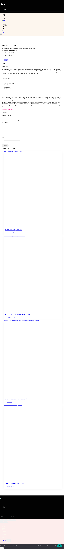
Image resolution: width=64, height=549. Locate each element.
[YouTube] (4, 4)
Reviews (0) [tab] (6, 60)
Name (3, 137)
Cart (3, 537)
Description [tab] (6, 59)
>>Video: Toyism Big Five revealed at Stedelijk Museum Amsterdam (15, 74)
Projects (5, 18)
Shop (4, 15)
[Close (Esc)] (14, 520)
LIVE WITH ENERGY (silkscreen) (16, 399)
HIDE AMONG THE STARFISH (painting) (17, 314)
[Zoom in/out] (2, 520)
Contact (5, 25)
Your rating (4, 122)
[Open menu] (1, 34)
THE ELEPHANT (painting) (13, 230)
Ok (59, 545)
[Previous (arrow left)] (2, 522)
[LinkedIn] (5, 4)
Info (4, 508)
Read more (9, 233)
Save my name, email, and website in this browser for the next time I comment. (17, 142)
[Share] (10, 520)
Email (3, 139)
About (4, 24)
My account (5, 536)
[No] (2, 548)
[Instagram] (3, 4)
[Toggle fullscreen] (6, 520)
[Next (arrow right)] (6, 522)
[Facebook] (2, 4)
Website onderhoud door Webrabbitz (9, 516)
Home (4, 14)
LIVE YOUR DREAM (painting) (14, 483)
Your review (4, 134)
